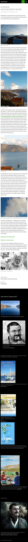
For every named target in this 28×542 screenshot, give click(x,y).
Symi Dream (4, 1)
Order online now (3, 386)
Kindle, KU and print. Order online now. (9, 534)
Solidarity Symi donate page (7, 240)
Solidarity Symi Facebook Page (8, 236)
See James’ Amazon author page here (9, 347)
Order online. (19, 489)
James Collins (15, 11)
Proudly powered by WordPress (6, 540)
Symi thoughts (4, 283)
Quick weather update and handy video (9, 278)
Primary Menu (26, 1)
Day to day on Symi (5, 7)
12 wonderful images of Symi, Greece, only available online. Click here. (12, 316)
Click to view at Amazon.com (19, 448)
